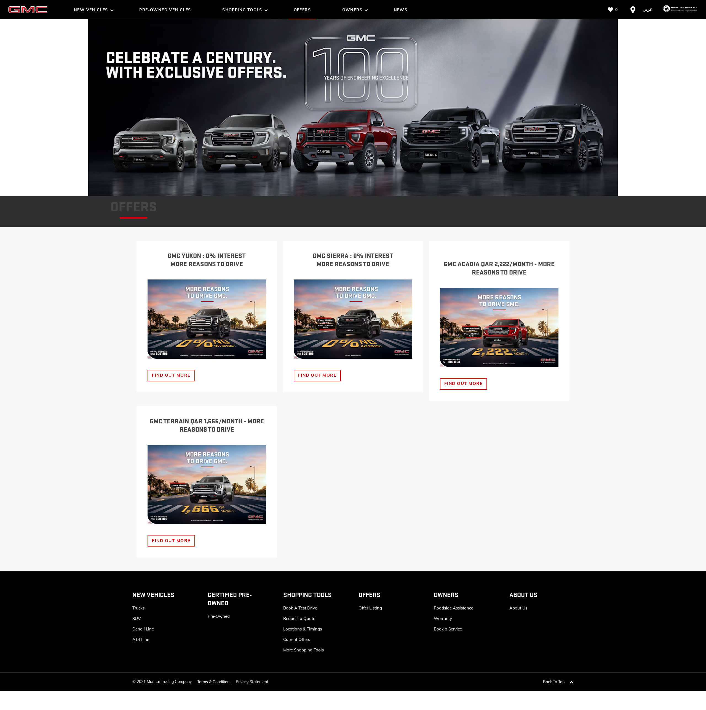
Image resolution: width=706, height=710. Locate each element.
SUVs (137, 618)
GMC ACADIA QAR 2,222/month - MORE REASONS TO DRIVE (499, 268)
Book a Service (448, 629)
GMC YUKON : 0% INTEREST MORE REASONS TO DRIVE (207, 260)
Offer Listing (370, 608)
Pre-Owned (219, 616)
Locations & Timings (302, 629)
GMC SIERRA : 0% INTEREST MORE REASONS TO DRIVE (353, 260)
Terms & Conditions (214, 681)
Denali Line (143, 629)
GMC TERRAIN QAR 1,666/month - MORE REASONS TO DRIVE (207, 425)
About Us (518, 608)
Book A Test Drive (300, 608)
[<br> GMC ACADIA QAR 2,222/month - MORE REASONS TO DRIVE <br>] (499, 327)
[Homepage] (677, 9)
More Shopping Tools (303, 650)
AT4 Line (140, 639)
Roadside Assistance (453, 608)
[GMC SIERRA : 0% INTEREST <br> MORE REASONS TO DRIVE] (353, 319)
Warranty (443, 618)
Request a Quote (299, 618)
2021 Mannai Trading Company (164, 681)
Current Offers (296, 639)
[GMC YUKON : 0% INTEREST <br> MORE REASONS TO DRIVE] (207, 319)
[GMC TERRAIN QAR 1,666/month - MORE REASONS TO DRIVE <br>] (207, 484)
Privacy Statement (252, 681)
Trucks (138, 608)
